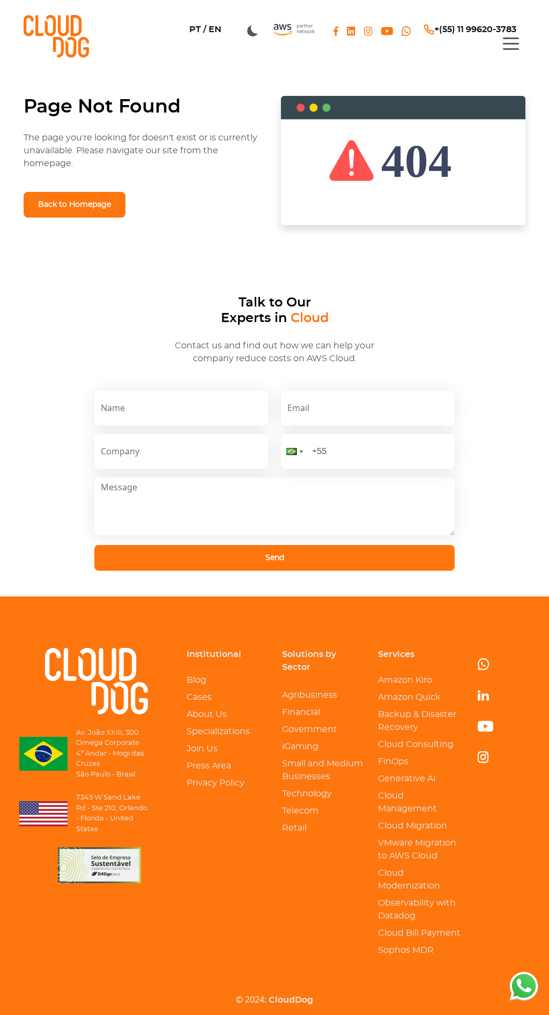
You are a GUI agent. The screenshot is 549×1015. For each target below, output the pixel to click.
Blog (196, 680)
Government (309, 729)
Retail (294, 828)
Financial (301, 712)
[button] (295, 451)
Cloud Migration (412, 826)
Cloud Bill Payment (419, 933)
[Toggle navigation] (510, 42)
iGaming (300, 746)
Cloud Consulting (416, 744)
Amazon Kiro (405, 680)
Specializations (218, 731)
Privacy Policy (215, 783)
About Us (207, 714)
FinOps (393, 761)
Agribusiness (309, 695)
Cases (199, 697)
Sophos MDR (406, 950)
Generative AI (407, 778)
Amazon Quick (409, 697)
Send (274, 558)
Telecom (300, 811)
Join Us (202, 748)
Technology (307, 793)
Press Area (209, 766)
